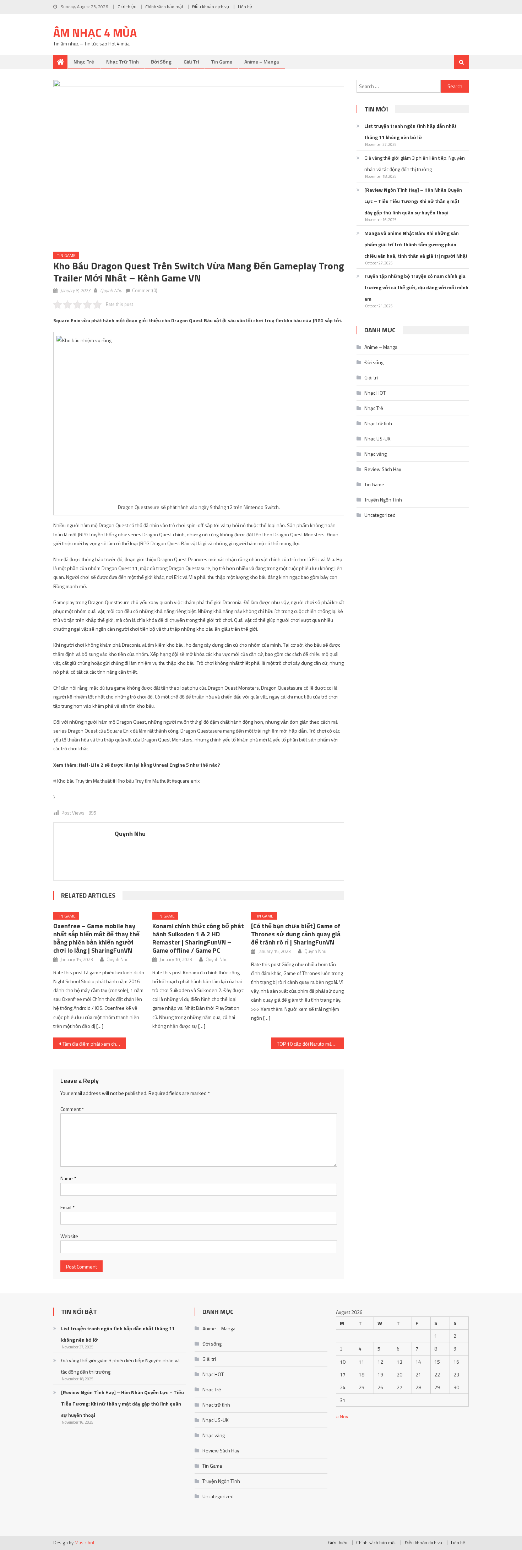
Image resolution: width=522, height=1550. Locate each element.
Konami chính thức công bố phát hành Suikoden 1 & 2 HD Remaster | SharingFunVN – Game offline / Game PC (198, 938)
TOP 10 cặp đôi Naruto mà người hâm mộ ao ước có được (310, 1043)
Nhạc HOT (375, 392)
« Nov (342, 1416)
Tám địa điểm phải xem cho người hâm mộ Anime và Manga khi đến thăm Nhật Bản (94, 1043)
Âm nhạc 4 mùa (95, 32)
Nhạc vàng (375, 454)
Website (69, 1236)
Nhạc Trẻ (84, 61)
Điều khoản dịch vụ (210, 6)
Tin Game (221, 61)
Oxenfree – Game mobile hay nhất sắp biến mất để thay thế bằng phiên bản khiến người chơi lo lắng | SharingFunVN (96, 938)
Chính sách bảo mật (164, 6)
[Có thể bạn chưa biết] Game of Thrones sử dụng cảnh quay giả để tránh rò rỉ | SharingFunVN (296, 934)
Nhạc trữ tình (122, 61)
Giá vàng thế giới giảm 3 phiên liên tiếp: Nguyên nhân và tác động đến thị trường (414, 163)
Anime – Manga (261, 61)
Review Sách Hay (382, 469)
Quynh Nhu (111, 290)
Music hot (84, 1542)
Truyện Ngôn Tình (383, 499)
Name (68, 1178)
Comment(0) (144, 290)
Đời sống (161, 61)
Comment (72, 1109)
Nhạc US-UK (377, 438)
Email (67, 1207)
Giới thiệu (127, 6)
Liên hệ (245, 6)
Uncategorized (380, 515)
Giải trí (191, 61)
